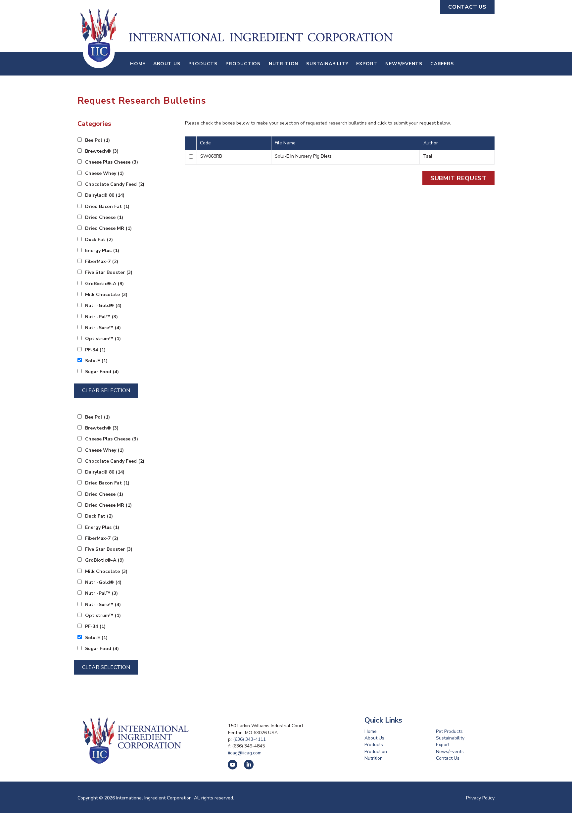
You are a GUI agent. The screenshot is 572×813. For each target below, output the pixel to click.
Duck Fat (99, 239)
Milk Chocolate (106, 294)
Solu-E (96, 361)
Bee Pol (97, 140)
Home (370, 731)
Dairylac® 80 (104, 195)
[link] (138, 64)
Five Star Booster (108, 272)
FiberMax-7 (101, 261)
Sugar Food (102, 372)
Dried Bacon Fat (107, 206)
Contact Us (447, 758)
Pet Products (449, 731)
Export (443, 744)
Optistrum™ (103, 338)
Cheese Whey (104, 173)
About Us (374, 738)
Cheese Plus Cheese (111, 162)
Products (373, 744)
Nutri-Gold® (103, 305)
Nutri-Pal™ (101, 317)
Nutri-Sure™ (103, 328)
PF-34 (95, 350)
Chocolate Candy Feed (114, 184)
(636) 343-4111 (249, 739)
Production (375, 751)
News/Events (450, 751)
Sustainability (450, 738)
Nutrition (373, 758)
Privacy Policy (480, 798)
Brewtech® (102, 151)
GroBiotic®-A (104, 283)
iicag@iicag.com (245, 753)
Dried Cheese (104, 217)
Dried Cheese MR (108, 228)
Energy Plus (102, 250)
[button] (467, 7)
